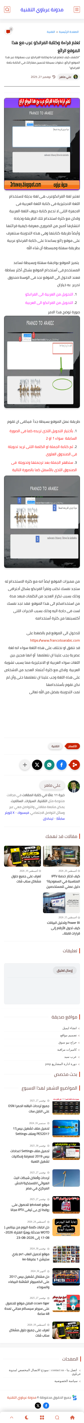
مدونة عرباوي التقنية (42, 9)
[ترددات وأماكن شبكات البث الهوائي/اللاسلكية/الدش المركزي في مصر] (66, 1178)
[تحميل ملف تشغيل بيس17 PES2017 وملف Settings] (66, 1128)
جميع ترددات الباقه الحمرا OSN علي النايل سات (28, 1108)
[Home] (72, 1417)
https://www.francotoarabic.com (55, 640)
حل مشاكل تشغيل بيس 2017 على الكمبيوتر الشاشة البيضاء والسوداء (28, 1282)
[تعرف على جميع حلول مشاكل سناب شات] (22, 856)
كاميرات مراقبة (67, 1049)
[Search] (57, 1417)
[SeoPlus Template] (74, 1397)
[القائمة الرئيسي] (77, 9)
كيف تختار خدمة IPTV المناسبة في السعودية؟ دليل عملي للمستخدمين (63, 881)
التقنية (51, 31)
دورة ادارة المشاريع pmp (61, 1064)
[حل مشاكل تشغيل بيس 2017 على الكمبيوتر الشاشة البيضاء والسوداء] (66, 1276)
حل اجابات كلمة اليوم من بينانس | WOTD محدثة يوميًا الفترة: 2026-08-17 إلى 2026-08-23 (26, 1232)
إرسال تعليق (65, 970)
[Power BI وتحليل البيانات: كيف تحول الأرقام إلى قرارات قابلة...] (61, 902)
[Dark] (26, 1417)
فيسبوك (23, 812)
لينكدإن (48, 818)
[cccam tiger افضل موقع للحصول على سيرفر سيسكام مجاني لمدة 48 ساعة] (66, 1303)
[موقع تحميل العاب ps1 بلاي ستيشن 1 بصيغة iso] (66, 1254)
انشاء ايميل (69, 1028)
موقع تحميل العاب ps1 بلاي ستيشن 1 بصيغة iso (30, 1256)
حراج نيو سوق (68, 1042)
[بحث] (7, 9)
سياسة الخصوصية (66, 1381)
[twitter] (38, 1406)
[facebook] (46, 1406)
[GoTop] (11, 1417)
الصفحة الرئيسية (69, 31)
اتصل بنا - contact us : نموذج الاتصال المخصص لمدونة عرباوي (45, 1371)
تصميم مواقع (68, 1035)
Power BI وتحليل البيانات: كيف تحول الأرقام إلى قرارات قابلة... (63, 928)
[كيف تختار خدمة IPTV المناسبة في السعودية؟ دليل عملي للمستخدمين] (61, 856)
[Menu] (42, 1417)
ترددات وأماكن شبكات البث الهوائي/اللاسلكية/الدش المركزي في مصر (31, 1183)
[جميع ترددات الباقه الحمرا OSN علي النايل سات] (66, 1106)
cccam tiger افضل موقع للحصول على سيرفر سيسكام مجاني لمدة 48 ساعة (26, 1308)
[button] (61, 765)
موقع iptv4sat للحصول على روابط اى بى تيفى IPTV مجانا (30, 1207)
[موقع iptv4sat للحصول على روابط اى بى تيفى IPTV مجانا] (66, 1205)
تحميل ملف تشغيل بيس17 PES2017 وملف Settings (31, 1131)
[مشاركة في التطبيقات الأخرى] (25, 765)
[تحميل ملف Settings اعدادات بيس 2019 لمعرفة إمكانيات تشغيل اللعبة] (66, 1151)
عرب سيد (70, 1056)
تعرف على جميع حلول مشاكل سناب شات (26, 879)
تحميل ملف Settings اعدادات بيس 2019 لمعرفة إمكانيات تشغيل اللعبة (29, 1156)
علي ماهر (65, 77)
